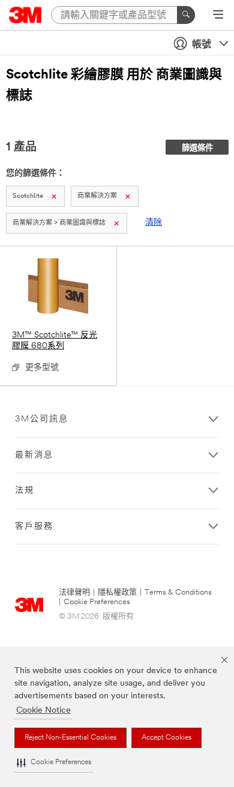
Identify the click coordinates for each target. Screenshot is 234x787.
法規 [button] (24, 490)
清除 (153, 222)
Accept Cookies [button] (166, 737)
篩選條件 (197, 148)
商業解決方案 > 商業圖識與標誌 (59, 223)
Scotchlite (28, 196)
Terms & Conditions (178, 592)
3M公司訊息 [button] (41, 419)
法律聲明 (74, 592)
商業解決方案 (97, 196)
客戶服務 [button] (34, 526)
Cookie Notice (43, 710)
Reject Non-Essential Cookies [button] (70, 737)
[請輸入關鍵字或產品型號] (186, 15)
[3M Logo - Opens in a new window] (25, 15)
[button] (54, 763)
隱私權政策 (117, 592)
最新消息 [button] (34, 455)
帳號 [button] (202, 45)
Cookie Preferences (97, 602)
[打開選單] (218, 15)
